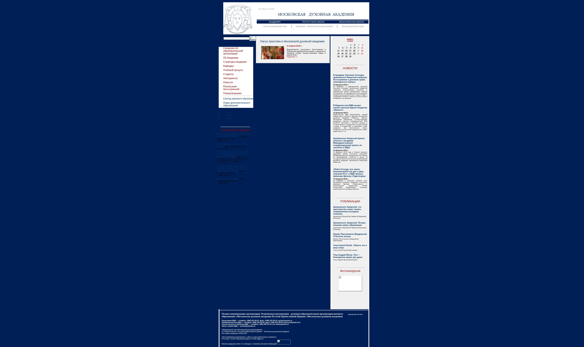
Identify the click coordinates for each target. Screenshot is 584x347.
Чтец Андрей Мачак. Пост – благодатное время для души (347, 256)
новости (229, 112)
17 (358, 51)
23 (354, 53)
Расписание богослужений (231, 88)
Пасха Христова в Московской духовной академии (292, 41)
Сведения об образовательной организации (233, 51)
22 (350, 53)
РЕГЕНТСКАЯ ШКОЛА (313, 22)
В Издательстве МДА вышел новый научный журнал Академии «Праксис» (350, 107)
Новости (228, 82)
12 (338, 51)
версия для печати (355, 314)
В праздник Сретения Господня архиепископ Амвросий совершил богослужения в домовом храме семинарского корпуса (350, 78)
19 (338, 53)
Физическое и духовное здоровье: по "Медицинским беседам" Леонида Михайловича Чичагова (234, 168)
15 (350, 51)
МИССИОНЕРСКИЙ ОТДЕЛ (353, 26)
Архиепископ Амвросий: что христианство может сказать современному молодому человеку (347, 210)
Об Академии (230, 57)
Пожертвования (232, 93)
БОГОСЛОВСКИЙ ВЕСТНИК (275, 26)
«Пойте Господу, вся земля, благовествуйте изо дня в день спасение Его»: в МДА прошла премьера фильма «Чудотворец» (349, 172)
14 (346, 51)
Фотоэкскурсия (350, 270)
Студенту (228, 74)
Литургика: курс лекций (228, 179)
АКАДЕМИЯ (274, 22)
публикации (230, 118)
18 (362, 51)
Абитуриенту (230, 78)
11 (362, 48)
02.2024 (350, 41)
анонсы (229, 115)
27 (342, 56)
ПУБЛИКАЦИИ (350, 201)
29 (350, 56)
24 (358, 53)
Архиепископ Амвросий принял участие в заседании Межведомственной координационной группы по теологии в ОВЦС (349, 143)
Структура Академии (235, 62)
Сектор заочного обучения (238, 98)
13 (342, 51)
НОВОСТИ (350, 68)
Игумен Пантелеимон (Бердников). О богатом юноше (350, 235)
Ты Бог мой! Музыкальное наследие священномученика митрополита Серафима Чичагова (234, 154)
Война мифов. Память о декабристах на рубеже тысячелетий (234, 135)
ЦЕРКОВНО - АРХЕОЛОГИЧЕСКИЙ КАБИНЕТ (314, 26)
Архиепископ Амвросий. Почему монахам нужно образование (349, 224)
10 (358, 48)
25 (362, 53)
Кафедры (228, 66)
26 (338, 56)
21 (346, 53)
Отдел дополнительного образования (236, 104)
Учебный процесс (233, 70)
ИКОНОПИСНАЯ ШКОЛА (351, 22)
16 (354, 51)
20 (342, 53)
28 (346, 56)
